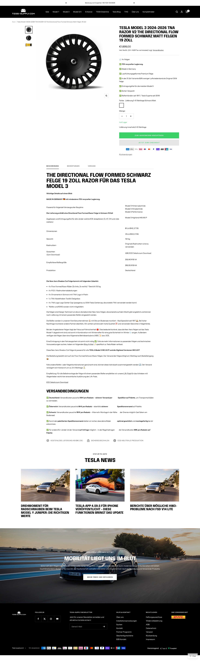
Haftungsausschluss (154, 617)
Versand (92, 166)
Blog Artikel (88, 344)
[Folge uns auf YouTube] (57, 619)
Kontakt (119, 628)
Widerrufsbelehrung (154, 621)
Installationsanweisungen (126, 621)
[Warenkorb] (187, 12)
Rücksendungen (125, 154)
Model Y (56, 12)
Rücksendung (151, 635)
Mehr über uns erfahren (100, 577)
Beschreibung (52, 166)
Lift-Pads (127, 373)
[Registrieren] (104, 626)
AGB (148, 624)
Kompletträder (148, 12)
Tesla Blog (116, 12)
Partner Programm (124, 632)
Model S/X (77, 12)
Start (14, 22)
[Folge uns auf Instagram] (51, 619)
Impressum (150, 639)
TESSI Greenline (102, 12)
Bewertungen (73, 166)
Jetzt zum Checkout (149, 142)
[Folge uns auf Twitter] (44, 619)
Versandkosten (158, 50)
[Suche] (177, 12)
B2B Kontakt (121, 639)
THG (126, 12)
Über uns (135, 12)
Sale (47, 12)
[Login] (182, 12)
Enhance (88, 12)
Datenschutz (151, 628)
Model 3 (66, 12)
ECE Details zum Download (57, 382)
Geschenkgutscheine (124, 635)
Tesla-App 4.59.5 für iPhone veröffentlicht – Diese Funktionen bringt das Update (99, 509)
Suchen (119, 624)
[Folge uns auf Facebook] (38, 619)
